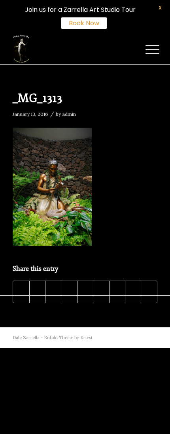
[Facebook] (128, 337)
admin (69, 114)
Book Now (84, 23)
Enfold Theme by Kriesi (68, 337)
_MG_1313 (37, 98)
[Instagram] (151, 337)
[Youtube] (139, 337)
